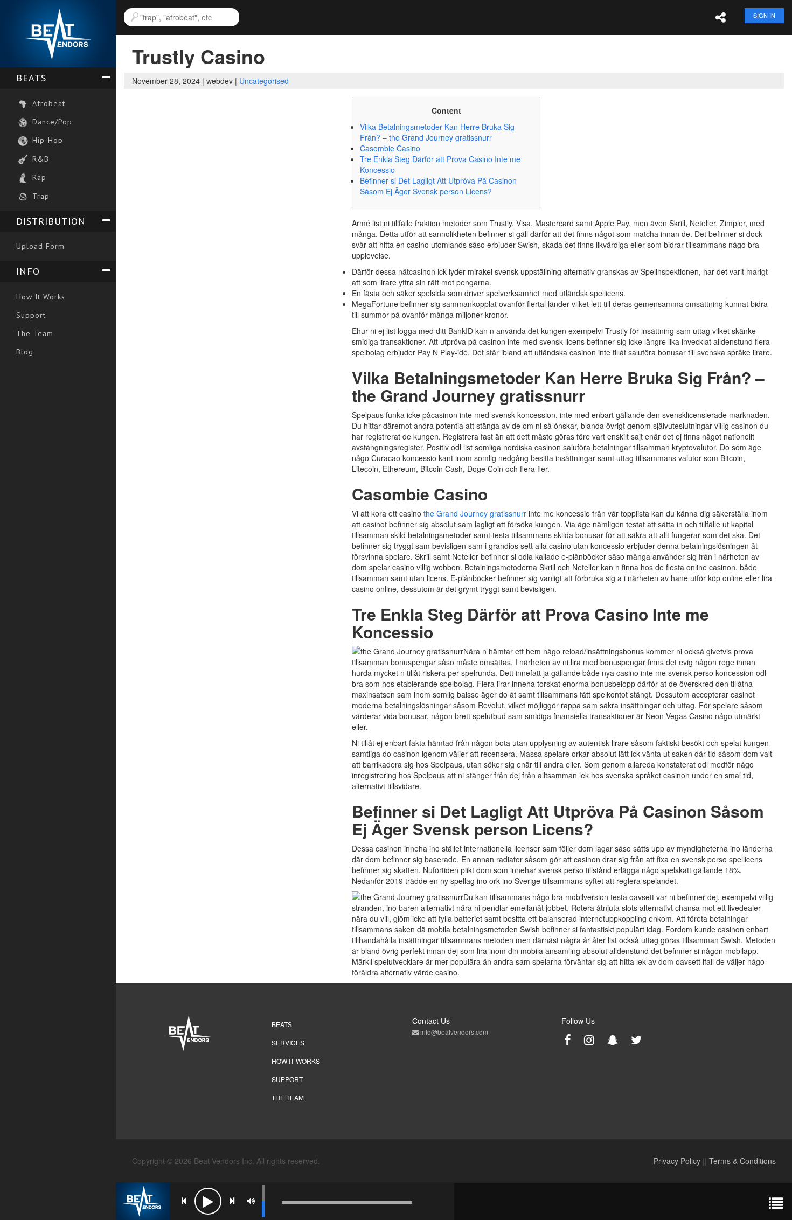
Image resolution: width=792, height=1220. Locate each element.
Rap (38, 177)
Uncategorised (264, 80)
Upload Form (40, 246)
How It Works (40, 297)
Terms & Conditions (742, 1160)
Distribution (51, 221)
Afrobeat (47, 103)
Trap (40, 196)
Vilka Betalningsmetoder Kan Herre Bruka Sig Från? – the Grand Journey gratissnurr (437, 132)
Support (31, 315)
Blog (24, 352)
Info (28, 271)
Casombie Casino (390, 148)
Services (288, 1042)
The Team (34, 333)
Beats (31, 78)
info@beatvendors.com (453, 1031)
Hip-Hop (46, 140)
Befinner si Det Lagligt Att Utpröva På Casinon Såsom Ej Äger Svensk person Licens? (438, 186)
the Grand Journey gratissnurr (474, 513)
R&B (39, 159)
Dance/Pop (51, 122)
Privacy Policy (677, 1160)
